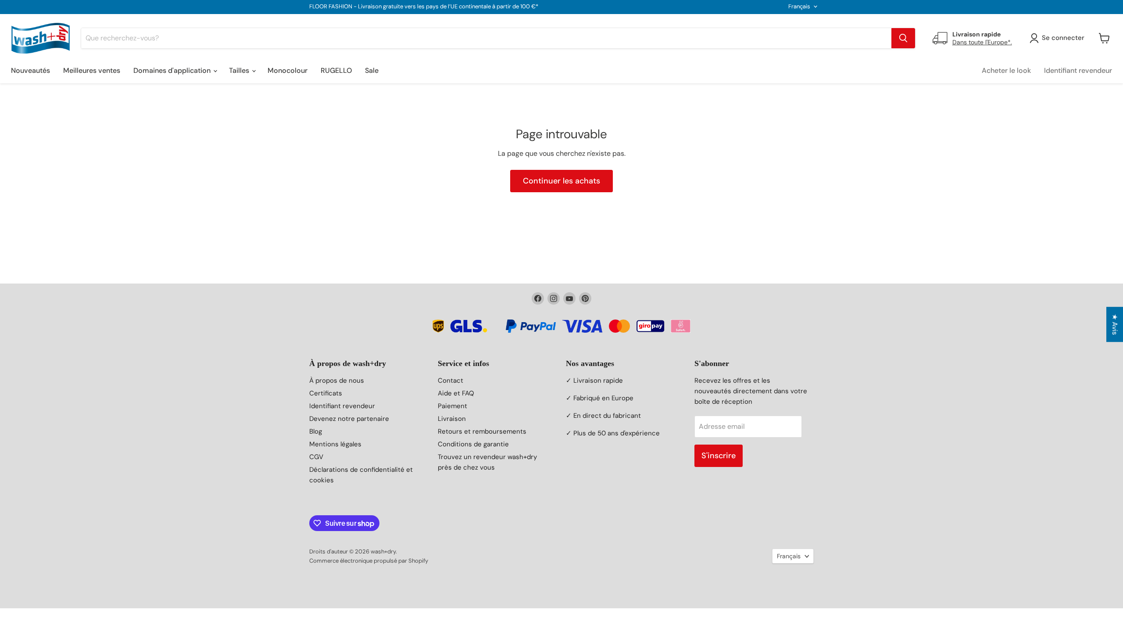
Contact (450, 380)
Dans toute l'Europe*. (982, 42)
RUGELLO (336, 70)
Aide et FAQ (456, 393)
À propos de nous (336, 380)
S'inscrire (718, 455)
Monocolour (288, 70)
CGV (316, 456)
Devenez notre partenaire (349, 418)
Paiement (452, 406)
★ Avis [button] (1114, 324)
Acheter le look (1006, 70)
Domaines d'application (172, 70)
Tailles (240, 70)
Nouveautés (30, 70)
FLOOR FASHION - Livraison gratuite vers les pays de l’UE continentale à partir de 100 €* (423, 7)
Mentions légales (335, 444)
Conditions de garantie (473, 444)
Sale (372, 70)
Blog (315, 431)
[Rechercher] (903, 38)
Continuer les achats (561, 181)
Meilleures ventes (91, 70)
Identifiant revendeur (1078, 70)
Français (799, 6)
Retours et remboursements (482, 431)
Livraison (452, 418)
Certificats (325, 393)
